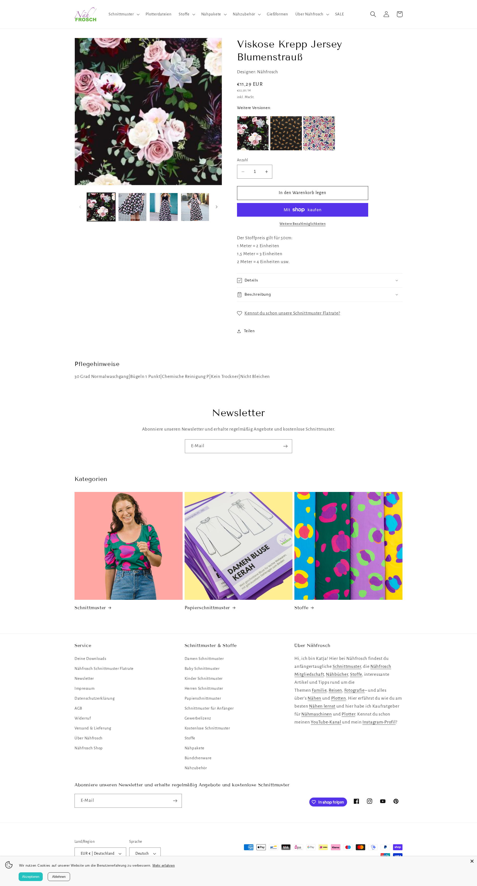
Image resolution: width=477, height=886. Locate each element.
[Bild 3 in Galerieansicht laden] (164, 207)
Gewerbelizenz (198, 718)
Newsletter (84, 679)
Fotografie (354, 690)
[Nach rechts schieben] (216, 206)
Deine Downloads (90, 659)
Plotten (338, 698)
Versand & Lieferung (93, 728)
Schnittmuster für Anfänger (209, 708)
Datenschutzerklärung (95, 698)
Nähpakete (194, 748)
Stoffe (301, 607)
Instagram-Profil (379, 722)
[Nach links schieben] (80, 206)
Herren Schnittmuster (204, 688)
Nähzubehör (196, 768)
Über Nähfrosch (89, 738)
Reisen (335, 690)
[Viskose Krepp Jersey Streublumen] (319, 133)
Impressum (84, 688)
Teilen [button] (249, 331)
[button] (123, 14)
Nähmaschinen (316, 714)
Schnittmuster (90, 607)
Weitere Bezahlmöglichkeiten (302, 224)
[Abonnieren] (285, 446)
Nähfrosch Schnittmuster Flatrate (104, 669)
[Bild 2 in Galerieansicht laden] (132, 207)
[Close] (472, 861)
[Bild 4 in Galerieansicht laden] (195, 207)
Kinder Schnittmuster (204, 679)
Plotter (348, 714)
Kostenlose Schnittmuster (207, 728)
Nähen (314, 698)
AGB (78, 708)
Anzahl (242, 160)
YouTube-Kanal (326, 722)
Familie (319, 690)
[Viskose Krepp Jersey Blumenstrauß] (253, 133)
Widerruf (83, 718)
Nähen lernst (322, 706)
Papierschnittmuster (207, 607)
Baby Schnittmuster (202, 669)
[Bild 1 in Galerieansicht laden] (101, 207)
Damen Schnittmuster (204, 659)
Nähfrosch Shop (89, 748)
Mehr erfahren (164, 865)
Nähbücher (337, 674)
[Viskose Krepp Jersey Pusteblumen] (286, 133)
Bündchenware (198, 758)
